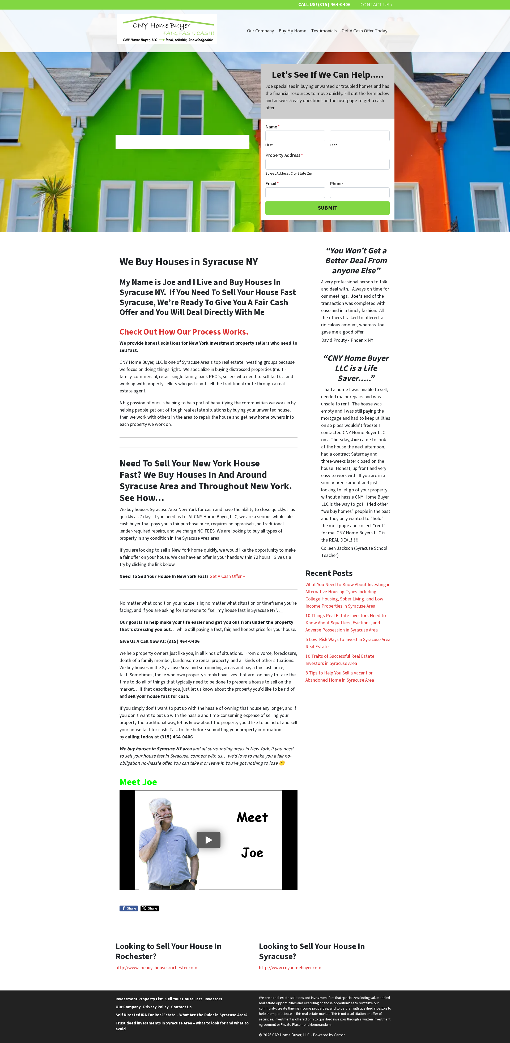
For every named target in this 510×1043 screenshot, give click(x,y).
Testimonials (324, 31)
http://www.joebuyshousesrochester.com (156, 967)
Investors (213, 999)
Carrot (339, 1035)
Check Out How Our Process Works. (184, 332)
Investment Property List (139, 999)
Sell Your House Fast (183, 999)
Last (333, 145)
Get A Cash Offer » (227, 576)
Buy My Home (292, 31)
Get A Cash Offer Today (364, 31)
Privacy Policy (156, 1007)
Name (272, 127)
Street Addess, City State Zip (288, 173)
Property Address (284, 155)
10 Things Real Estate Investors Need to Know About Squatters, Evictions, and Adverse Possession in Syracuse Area (345, 622)
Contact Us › (376, 4)
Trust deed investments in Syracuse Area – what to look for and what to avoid (182, 1026)
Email (272, 183)
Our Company (260, 31)
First (269, 145)
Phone (336, 183)
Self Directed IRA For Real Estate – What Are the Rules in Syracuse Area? (182, 1015)
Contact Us (181, 1007)
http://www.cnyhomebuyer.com (290, 967)
